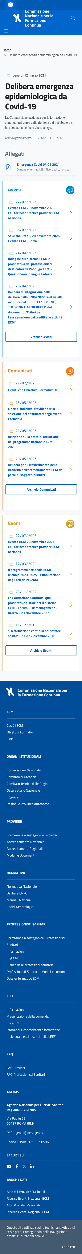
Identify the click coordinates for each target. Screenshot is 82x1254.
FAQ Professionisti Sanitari (26, 1074)
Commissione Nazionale (24, 770)
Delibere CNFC (17, 893)
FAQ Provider (16, 1067)
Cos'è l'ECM (15, 725)
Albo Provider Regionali (23, 1205)
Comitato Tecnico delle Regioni (28, 783)
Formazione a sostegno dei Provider (32, 835)
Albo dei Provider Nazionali (26, 1191)
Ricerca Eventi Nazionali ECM (28, 1198)
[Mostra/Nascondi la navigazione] (6, 31)
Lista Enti (13, 1023)
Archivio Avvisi (41, 336)
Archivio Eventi (41, 650)
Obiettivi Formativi (20, 732)
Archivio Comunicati (41, 489)
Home (7, 49)
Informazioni (16, 951)
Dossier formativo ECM (23, 978)
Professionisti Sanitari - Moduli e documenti (38, 971)
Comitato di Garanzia (22, 776)
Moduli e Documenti (21, 855)
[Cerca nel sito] (73, 18)
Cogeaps (13, 797)
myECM (12, 958)
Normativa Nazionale (22, 886)
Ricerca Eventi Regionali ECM (28, 1211)
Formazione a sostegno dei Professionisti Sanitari (36, 941)
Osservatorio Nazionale (23, 790)
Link (10, 738)
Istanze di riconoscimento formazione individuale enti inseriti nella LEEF (33, 1033)
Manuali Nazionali (19, 899)
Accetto (68, 1247)
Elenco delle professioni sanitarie (30, 964)
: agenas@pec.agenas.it (26, 1132)
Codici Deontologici (20, 906)
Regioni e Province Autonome (28, 803)
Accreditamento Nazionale (25, 841)
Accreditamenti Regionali (25, 848)
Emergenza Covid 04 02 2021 (38, 164)
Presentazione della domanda (28, 1016)
